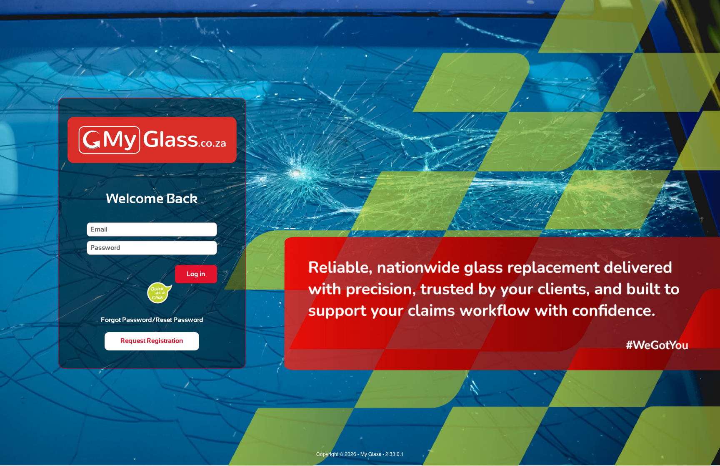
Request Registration (151, 340)
